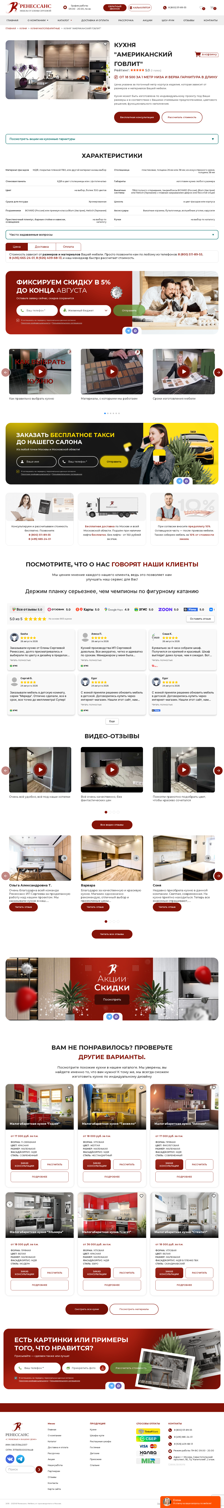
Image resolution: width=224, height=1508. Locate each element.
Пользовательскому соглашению (67, 323)
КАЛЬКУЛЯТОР (141, 7)
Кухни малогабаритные (45, 28)
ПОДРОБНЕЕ (39, 1176)
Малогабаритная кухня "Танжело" (109, 1123)
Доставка (42, 246)
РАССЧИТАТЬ (54, 1164)
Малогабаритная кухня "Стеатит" (181, 1232)
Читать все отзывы (112, 934)
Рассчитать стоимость (182, 117)
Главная (12, 20)
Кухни (23, 28)
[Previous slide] (5, 372)
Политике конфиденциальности (35, 323)
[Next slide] (218, 372)
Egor (165, 678)
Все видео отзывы (112, 824)
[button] (105, 413)
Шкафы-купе (97, 1435)
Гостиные (95, 1447)
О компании (37, 20)
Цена (17, 246)
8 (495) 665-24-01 (22, 258)
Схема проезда (176, 1464)
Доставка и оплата (95, 20)
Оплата (68, 246)
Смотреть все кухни (87, 1309)
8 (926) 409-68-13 (49, 258)
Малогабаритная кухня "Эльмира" (36, 1232)
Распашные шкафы (100, 1441)
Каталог (63, 20)
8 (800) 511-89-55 (190, 254)
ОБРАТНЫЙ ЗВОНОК (114, 7)
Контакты (211, 20)
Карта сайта (54, 1489)
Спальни (94, 1465)
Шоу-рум (168, 20)
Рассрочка (126, 20)
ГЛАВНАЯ (11, 28)
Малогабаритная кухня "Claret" (106, 1232)
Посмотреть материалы (134, 1309)
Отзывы (188, 20)
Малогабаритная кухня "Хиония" (180, 1123)
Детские (94, 1453)
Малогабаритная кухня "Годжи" (34, 1123)
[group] (40, 371)
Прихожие (96, 1459)
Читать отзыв (23, 906)
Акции (147, 20)
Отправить (129, 310)
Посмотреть (112, 999)
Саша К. (167, 633)
